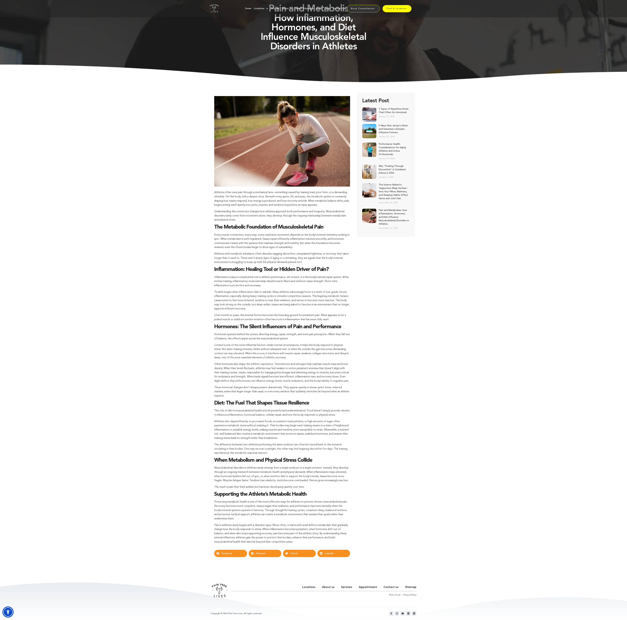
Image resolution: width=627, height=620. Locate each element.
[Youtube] (402, 613)
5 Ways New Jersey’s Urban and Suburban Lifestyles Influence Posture (393, 129)
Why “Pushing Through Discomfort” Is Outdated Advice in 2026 (392, 169)
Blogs (327, 8)
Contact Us (339, 8)
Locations (259, 8)
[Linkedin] (408, 613)
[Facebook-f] (391, 613)
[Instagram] (397, 613)
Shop (319, 8)
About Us (287, 8)
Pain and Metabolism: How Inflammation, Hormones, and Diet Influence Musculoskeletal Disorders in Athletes (394, 217)
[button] (230, 553)
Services (275, 8)
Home (248, 8)
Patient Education (304, 8)
